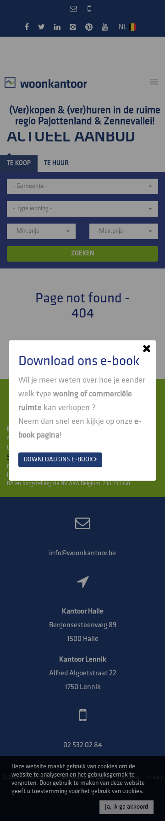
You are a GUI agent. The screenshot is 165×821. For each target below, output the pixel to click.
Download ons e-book (59, 459)
